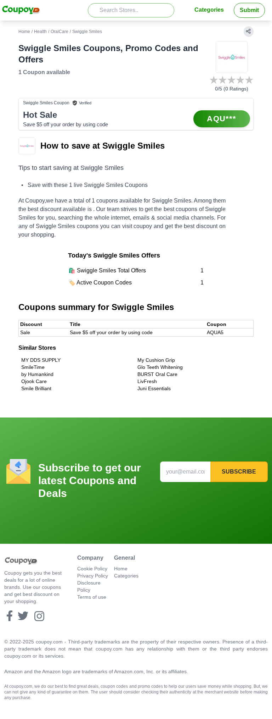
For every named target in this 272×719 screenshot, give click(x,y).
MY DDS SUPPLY (41, 360)
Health (40, 31)
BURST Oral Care (157, 374)
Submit (249, 10)
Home (24, 31)
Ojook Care (34, 381)
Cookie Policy (92, 568)
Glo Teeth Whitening (160, 367)
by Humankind (37, 374)
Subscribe (239, 472)
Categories (209, 10)
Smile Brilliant (36, 388)
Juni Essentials (154, 388)
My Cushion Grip (156, 360)
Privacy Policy (92, 576)
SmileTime (33, 367)
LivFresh (147, 381)
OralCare (59, 31)
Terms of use (91, 597)
